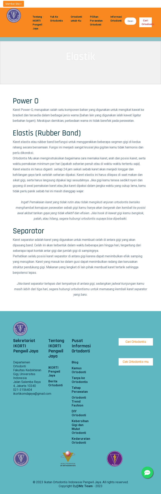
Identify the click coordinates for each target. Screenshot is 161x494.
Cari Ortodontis (147, 22)
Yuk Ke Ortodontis (56, 18)
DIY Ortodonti (79, 413)
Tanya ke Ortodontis (80, 380)
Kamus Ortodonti (79, 370)
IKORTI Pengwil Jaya (54, 371)
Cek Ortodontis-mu (136, 362)
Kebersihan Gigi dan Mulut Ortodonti (80, 427)
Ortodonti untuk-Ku (76, 18)
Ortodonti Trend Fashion (79, 401)
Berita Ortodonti (55, 383)
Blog (75, 362)
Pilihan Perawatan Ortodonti (96, 20)
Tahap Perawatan (80, 390)
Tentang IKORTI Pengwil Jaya (37, 22)
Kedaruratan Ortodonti (80, 440)
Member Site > (13, 3)
